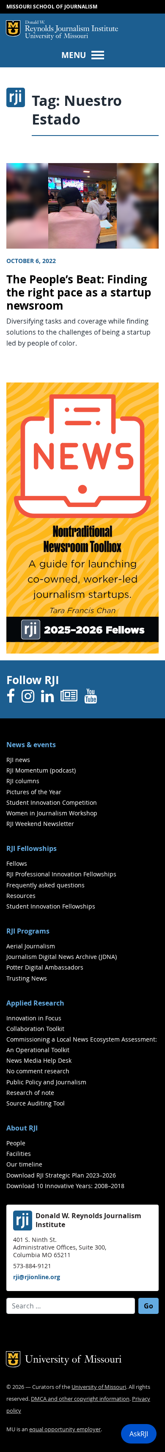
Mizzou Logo (13, 28)
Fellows (16, 863)
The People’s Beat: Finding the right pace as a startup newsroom (78, 292)
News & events (31, 744)
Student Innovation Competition (51, 802)
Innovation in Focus (33, 1018)
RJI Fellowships (31, 848)
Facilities (18, 1154)
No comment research (37, 1071)
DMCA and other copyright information (80, 1398)
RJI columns (22, 781)
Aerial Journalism (30, 946)
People (15, 1143)
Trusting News (26, 978)
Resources (21, 896)
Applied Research (35, 1003)
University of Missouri (56, 36)
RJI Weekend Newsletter (40, 824)
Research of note (30, 1093)
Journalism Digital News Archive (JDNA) (61, 957)
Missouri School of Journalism (51, 6)
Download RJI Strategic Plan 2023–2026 (61, 1175)
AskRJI (138, 1433)
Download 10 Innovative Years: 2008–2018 (65, 1186)
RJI (71, 26)
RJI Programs (28, 931)
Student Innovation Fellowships (50, 906)
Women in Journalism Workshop (51, 813)
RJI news (18, 760)
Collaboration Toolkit (35, 1029)
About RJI (22, 1128)
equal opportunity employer (65, 1429)
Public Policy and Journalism (46, 1082)
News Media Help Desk (39, 1060)
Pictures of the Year (33, 792)
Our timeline (24, 1164)
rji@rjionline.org (36, 1277)
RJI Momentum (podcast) (41, 770)
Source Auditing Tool (35, 1103)
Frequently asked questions (45, 885)
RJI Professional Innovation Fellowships (61, 874)
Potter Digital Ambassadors (44, 967)
